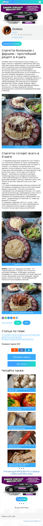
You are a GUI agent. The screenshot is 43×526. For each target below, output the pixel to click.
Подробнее (21, 499)
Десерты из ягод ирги (12, 337)
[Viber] (3, 318)
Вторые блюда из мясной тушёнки (17, 339)
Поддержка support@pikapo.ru (32, 521)
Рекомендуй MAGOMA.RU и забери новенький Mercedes (22, 472)
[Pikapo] (6, 2)
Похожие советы (21, 357)
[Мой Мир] (8, 318)
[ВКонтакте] (11, 318)
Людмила (17, 28)
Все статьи (21, 364)
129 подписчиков (26, 34)
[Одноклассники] (14, 318)
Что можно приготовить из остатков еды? (21, 335)
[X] (28, 350)
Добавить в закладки (11, 44)
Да (18, 323)
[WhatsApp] (5, 318)
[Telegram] (17, 318)
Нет (26, 323)
